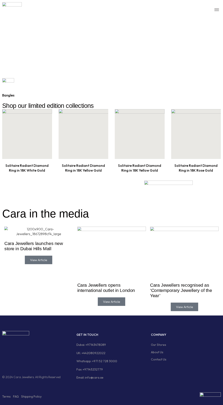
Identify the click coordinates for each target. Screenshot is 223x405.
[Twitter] (41, 362)
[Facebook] (7, 362)
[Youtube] (57, 362)
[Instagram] (24, 362)
